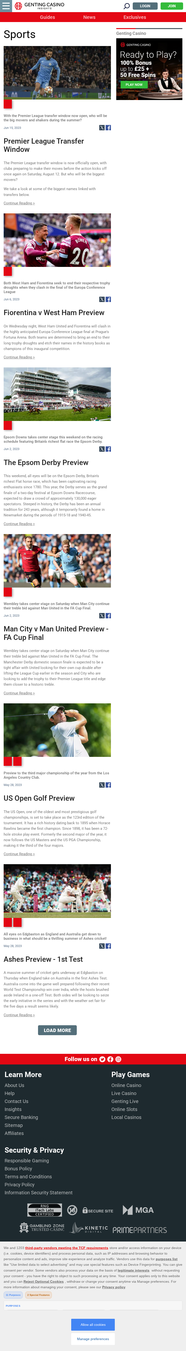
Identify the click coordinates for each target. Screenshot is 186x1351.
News (89, 17)
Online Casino (126, 1085)
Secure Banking (21, 1117)
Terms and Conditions (28, 1177)
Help (10, 1093)
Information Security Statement (39, 1193)
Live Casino (123, 1093)
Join (172, 6)
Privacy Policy (19, 1185)
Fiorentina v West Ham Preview (54, 312)
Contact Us (16, 1101)
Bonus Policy (18, 1169)
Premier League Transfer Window (44, 145)
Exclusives (135, 17)
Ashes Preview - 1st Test (43, 959)
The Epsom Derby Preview (46, 462)
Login (145, 6)
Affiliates (14, 1133)
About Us (14, 1085)
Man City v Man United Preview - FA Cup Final (56, 633)
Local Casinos (126, 1117)
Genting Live (125, 1101)
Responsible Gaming (27, 1161)
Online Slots (124, 1109)
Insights (13, 1109)
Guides (47, 17)
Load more (57, 1030)
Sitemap (14, 1125)
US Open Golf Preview (39, 798)
